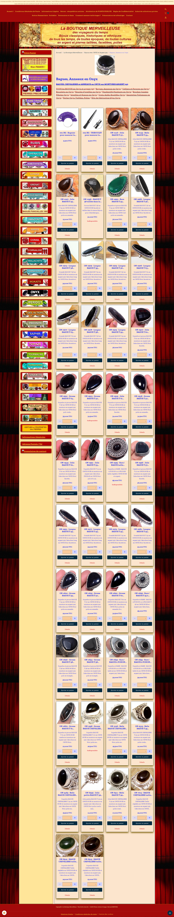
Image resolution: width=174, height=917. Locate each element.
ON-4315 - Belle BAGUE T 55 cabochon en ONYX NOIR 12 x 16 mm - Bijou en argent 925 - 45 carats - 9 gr (142, 727)
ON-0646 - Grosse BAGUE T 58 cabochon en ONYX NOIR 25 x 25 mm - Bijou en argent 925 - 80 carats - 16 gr (67, 661)
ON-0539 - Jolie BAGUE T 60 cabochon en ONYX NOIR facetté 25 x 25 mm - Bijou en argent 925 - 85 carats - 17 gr (67, 464)
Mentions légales (67, 914)
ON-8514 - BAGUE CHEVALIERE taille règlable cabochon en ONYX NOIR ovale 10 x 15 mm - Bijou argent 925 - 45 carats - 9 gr (67, 860)
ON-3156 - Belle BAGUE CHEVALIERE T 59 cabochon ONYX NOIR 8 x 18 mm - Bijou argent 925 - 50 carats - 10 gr (117, 727)
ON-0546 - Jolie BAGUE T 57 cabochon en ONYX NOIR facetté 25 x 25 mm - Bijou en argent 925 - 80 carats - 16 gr (142, 464)
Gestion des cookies (106, 914)
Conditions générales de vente (86, 914)
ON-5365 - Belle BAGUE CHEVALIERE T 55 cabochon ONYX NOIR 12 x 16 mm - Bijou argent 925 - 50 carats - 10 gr (67, 794)
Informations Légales (50, 11)
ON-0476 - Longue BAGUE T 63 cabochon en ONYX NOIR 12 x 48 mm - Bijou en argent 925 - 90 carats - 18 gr (142, 267)
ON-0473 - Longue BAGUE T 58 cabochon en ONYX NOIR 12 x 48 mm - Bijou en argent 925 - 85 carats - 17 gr (67, 267)
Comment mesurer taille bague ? (88, 15)
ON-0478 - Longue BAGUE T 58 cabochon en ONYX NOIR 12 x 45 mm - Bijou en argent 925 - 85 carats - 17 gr (92, 331)
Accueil (59, 52)
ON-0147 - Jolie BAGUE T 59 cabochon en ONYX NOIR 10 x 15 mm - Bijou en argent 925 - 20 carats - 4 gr (67, 200)
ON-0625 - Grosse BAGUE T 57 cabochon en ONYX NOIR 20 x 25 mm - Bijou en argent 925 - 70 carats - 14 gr (92, 594)
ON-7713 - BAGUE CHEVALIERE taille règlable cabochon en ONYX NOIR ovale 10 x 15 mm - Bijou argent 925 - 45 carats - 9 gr (142, 794)
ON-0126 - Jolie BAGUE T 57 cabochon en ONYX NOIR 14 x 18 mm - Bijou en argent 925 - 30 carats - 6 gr (117, 134)
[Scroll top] (169, 912)
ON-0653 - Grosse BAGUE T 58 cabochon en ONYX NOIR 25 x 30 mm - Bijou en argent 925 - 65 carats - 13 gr (92, 661)
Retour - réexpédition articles (72, 11)
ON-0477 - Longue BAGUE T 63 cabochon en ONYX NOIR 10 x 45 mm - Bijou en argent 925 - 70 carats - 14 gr (67, 331)
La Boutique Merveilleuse (73, 52)
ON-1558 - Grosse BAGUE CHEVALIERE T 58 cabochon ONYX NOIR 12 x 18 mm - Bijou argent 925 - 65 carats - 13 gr (92, 727)
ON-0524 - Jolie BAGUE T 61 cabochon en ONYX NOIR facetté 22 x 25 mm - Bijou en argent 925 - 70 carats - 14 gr (117, 397)
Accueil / (10, 11)
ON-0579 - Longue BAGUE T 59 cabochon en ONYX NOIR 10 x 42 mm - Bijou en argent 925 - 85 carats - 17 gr (117, 530)
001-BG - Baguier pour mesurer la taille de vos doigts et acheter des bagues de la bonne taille (67, 134)
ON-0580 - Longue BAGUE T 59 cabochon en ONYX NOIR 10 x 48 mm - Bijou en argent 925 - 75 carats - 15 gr (142, 530)
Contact (129, 15)
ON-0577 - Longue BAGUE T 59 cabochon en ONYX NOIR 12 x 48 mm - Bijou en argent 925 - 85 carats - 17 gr (92, 530)
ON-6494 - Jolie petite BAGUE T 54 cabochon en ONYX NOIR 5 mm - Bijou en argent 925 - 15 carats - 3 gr (92, 794)
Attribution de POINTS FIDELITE (99, 11)
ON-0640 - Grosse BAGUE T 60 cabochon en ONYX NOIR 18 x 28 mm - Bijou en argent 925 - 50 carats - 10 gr (117, 594)
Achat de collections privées (146, 11)
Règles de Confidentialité (123, 11)
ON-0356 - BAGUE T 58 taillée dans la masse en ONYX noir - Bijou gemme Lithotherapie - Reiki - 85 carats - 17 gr (92, 200)
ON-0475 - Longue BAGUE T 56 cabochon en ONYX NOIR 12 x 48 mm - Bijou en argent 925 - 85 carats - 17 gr (117, 267)
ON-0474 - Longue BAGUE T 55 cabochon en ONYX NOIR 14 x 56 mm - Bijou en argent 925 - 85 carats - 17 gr (92, 267)
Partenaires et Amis (66, 15)
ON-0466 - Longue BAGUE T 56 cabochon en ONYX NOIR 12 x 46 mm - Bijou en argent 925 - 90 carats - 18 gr (142, 200)
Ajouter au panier (67, 163)
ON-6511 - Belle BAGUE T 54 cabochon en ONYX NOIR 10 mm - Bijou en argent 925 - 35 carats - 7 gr (117, 794)
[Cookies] (4, 913)
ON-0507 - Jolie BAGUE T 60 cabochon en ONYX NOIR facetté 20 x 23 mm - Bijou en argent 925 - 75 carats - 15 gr (142, 331)
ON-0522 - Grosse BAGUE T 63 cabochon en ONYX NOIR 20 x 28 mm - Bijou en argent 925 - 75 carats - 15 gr (67, 397)
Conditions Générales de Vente (27, 11)
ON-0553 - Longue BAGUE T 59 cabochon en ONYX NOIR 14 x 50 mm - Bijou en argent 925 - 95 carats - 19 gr (67, 530)
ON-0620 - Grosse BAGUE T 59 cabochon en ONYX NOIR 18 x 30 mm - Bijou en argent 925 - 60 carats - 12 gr (67, 594)
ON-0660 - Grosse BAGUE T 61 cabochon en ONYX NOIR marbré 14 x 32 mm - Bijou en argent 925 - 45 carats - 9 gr (67, 727)
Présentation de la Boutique (113, 15)
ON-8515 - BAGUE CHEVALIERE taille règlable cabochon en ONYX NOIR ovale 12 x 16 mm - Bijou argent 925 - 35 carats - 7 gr (92, 860)
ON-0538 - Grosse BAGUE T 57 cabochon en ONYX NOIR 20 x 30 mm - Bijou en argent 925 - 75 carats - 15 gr (142, 397)
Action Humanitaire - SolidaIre (44, 15)
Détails (67, 169)
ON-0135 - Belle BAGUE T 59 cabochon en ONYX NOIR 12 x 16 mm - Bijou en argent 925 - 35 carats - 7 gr (142, 134)
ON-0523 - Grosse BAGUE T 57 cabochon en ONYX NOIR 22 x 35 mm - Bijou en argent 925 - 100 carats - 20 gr (92, 397)
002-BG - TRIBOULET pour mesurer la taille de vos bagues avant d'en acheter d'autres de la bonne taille (92, 134)
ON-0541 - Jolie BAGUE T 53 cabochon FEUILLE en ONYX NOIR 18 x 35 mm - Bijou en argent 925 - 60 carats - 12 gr (92, 464)
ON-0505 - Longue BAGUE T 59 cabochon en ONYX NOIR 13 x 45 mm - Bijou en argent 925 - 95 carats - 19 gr (117, 331)
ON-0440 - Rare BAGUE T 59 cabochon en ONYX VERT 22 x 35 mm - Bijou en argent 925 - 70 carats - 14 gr (117, 200)
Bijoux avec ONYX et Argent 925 (96, 52)
